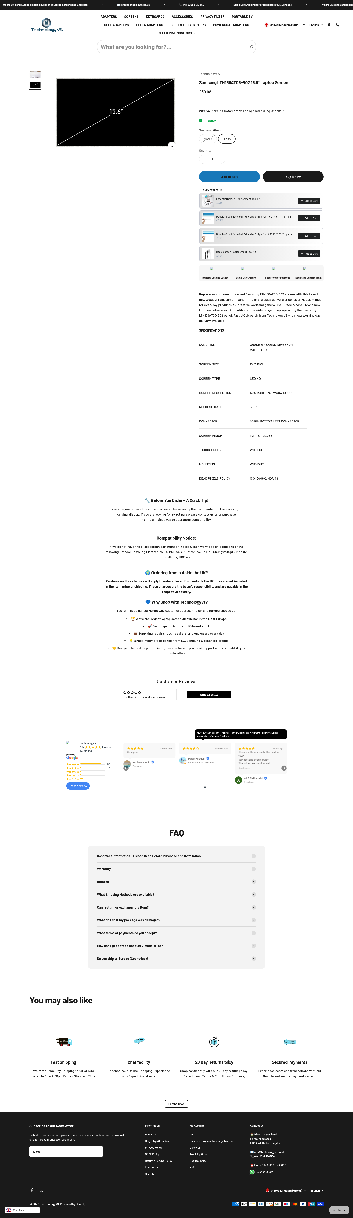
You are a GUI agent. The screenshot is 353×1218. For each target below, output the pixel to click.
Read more (244, 768)
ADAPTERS (109, 17)
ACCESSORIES (182, 17)
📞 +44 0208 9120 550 (160, 4)
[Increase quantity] (219, 159)
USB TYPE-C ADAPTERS (188, 25)
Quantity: (206, 150)
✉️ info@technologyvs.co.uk (102, 4)
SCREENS (131, 17)
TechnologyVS (209, 74)
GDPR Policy (152, 1154)
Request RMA (198, 1160)
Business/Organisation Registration (211, 1141)
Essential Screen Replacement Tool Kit (238, 198)
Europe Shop (176, 1103)
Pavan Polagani (196, 758)
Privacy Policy (153, 1147)
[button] (126, 768)
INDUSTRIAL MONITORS (175, 33)
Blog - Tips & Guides (157, 1141)
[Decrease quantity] (204, 159)
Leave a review (78, 785)
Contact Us (151, 1167)
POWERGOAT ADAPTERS (231, 25)
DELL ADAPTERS (116, 25)
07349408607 (265, 1171)
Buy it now (293, 177)
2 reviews (137, 766)
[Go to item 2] (35, 85)
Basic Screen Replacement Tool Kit (236, 251)
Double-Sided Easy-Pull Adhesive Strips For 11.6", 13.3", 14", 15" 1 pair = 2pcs (256, 216)
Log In (193, 1134)
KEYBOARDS (155, 17)
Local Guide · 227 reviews (201, 762)
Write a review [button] (208, 694)
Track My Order (199, 1154)
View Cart (196, 1147)
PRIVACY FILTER (212, 17)
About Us (150, 1134)
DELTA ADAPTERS (149, 25)
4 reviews (249, 781)
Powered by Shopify (73, 1204)
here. (226, 736)
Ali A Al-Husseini (253, 778)
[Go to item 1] (35, 75)
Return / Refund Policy (158, 1160)
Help (192, 1167)
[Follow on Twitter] (41, 1190)
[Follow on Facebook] (31, 1190)
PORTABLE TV (242, 17)
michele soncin (141, 762)
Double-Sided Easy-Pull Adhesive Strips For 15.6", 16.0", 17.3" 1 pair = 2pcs (256, 234)
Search (149, 1174)
